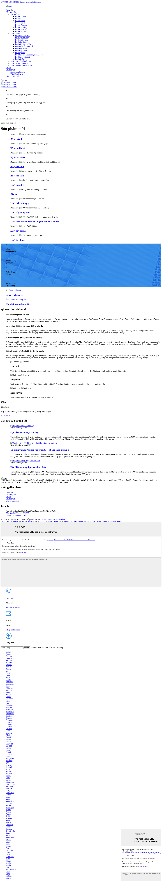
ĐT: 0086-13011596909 (10, 2)
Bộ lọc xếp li (20, 23)
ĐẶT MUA (5, 416)
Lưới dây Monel (21, 48)
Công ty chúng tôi (14, 295)
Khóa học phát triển (17, 72)
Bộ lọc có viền (20, 27)
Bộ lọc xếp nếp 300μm (9, 521)
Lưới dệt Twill (20, 59)
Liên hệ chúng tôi (12, 76)
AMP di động (60, 519)
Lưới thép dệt (15, 33)
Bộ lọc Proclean (21, 25)
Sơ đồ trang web (47, 519)
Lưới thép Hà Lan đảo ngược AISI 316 (29, 55)
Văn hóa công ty (16, 74)
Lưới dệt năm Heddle (23, 44)
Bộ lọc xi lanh (20, 16)
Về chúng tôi (10, 70)
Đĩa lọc (18, 19)
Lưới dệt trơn (20, 53)
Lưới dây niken (21, 51)
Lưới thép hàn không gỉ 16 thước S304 (106, 521)
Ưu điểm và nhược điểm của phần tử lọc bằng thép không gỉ (39, 450)
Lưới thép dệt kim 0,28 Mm (80, 521)
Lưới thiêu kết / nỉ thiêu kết (20, 61)
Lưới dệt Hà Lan (21, 40)
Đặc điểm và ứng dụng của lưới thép (28, 467)
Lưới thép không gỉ (22, 57)
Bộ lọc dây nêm (21, 31)
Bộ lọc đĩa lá (20, 21)
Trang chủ (9, 10)
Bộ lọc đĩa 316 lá (46, 521)
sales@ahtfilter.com (13, 630)
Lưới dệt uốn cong (22, 38)
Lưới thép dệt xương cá (24, 46)
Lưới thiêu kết (17, 185)
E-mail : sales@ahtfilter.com (30, 2)
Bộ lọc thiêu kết (21, 29)
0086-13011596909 (13, 608)
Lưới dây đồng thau (22, 36)
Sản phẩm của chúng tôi (18, 304)
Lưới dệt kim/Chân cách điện (21, 65)
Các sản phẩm (11, 12)
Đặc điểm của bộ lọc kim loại (24, 432)
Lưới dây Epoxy (21, 42)
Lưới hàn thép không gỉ (19, 63)
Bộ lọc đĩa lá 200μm (61, 521)
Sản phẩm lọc (15, 14)
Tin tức (8, 68)
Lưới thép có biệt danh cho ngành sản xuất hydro (34, 221)
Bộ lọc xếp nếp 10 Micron (29, 521)
